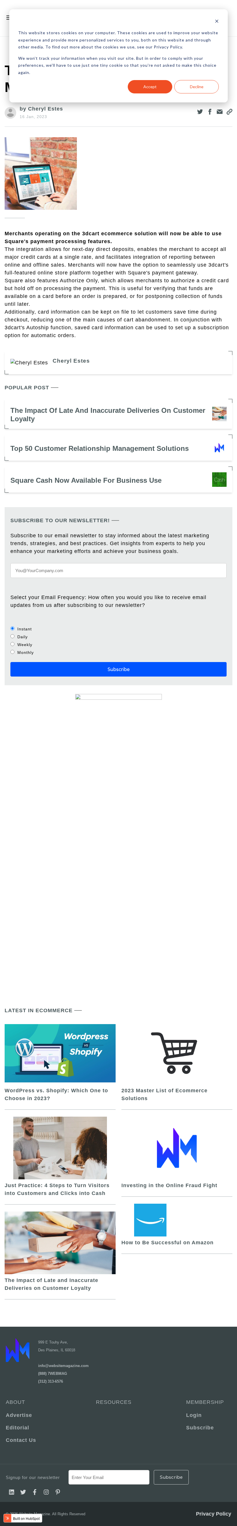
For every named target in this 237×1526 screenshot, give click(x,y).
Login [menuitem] (194, 1415)
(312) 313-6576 (50, 1381)
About (15, 1402)
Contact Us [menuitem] (21, 1440)
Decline (196, 86)
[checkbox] (118, 640)
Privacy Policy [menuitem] (213, 1514)
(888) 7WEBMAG (52, 1373)
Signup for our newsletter (33, 1477)
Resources (114, 1402)
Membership (205, 1402)
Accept (150, 86)
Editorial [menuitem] (17, 1428)
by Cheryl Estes (41, 109)
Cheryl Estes (71, 361)
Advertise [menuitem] (19, 1415)
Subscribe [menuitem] (200, 1428)
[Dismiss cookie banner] (217, 22)
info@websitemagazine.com (63, 1366)
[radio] (118, 629)
